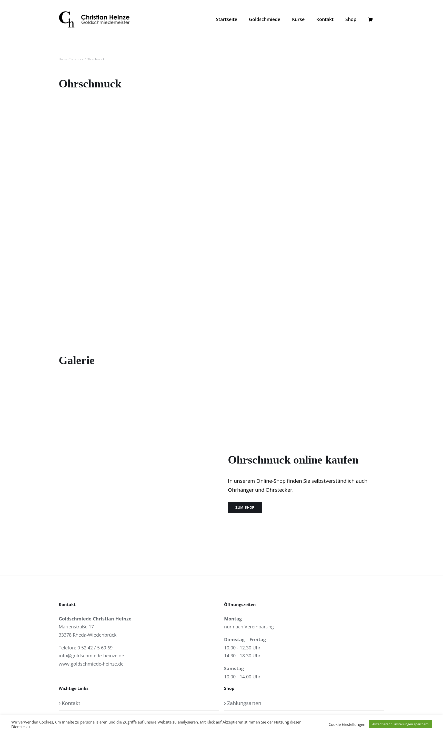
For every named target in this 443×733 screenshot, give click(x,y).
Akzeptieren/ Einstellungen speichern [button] (400, 724)
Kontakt (71, 703)
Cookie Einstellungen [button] (347, 724)
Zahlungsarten (244, 703)
